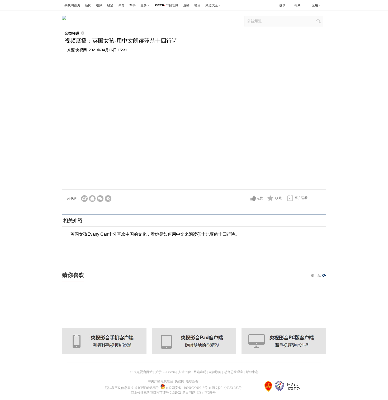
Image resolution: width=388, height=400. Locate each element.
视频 (99, 5)
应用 (315, 5)
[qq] (92, 198)
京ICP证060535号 (147, 388)
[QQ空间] (108, 198)
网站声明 (199, 372)
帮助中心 (252, 372)
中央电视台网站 (141, 372)
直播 (186, 5)
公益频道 (72, 33)
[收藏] (270, 198)
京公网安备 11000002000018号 (186, 388)
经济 (110, 5)
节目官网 (172, 5)
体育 (121, 5)
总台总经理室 (233, 372)
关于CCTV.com (165, 372)
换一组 (316, 275)
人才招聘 (184, 372)
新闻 (88, 5)
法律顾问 (215, 372)
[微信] (100, 198)
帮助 (297, 5)
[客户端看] (290, 198)
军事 (132, 5)
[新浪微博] (84, 198)
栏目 (197, 5)
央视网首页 (72, 5)
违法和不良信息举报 (119, 388)
